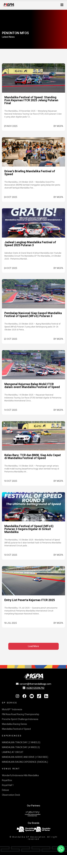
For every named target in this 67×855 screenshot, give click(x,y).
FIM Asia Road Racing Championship (20, 714)
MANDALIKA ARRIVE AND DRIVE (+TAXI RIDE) (25, 757)
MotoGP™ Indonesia (12, 709)
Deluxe (5, 790)
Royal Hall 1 (8, 785)
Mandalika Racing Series (14, 724)
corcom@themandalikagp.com (35, 684)
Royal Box (7, 780)
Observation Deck (11, 795)
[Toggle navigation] (62, 4)
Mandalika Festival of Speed (16, 729)
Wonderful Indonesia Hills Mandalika (20, 775)
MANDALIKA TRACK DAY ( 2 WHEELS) (21, 742)
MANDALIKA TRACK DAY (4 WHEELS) (21, 747)
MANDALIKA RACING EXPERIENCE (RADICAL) (25, 762)
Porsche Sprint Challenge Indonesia (20, 719)
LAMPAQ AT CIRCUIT (12, 752)
